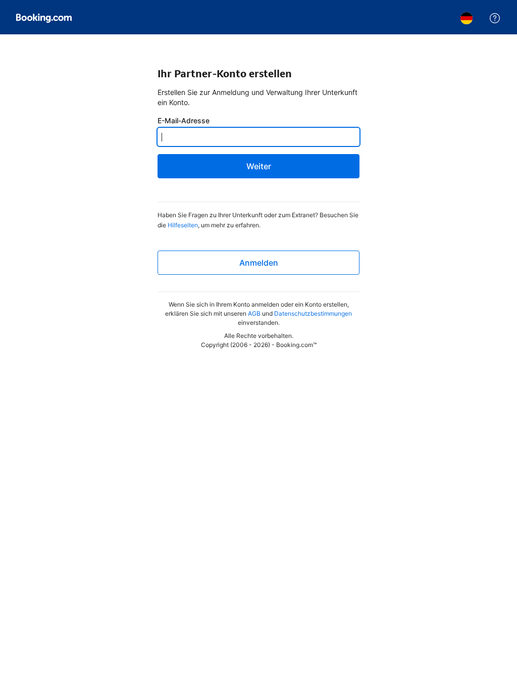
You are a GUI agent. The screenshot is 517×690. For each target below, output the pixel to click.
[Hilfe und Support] (495, 18)
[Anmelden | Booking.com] (44, 18)
